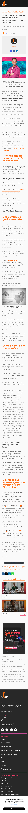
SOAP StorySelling (6, 788)
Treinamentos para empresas (10, 750)
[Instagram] (11, 51)
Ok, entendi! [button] (14, 808)
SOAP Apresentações (7, 778)
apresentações (7, 566)
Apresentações (9, 11)
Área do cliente (6, 769)
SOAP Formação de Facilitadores (10, 794)
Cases (3, 758)
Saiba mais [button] (14, 804)
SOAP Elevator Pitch (6, 786)
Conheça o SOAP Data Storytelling (14, 563)
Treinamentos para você (9, 754)
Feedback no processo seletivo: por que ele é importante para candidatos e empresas (13, 665)
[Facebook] (14, 51)
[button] (25, 3)
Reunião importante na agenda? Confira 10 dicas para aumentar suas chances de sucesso (13, 670)
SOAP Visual (4, 780)
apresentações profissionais (14, 569)
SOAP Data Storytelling (7, 791)
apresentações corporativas (18, 566)
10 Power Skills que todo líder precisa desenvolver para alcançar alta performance (13, 675)
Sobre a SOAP (5, 743)
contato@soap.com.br (7, 711)
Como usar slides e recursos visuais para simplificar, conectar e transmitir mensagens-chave (13, 681)
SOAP (7, 33)
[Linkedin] (17, 51)
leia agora (23, 596)
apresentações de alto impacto (9, 567)
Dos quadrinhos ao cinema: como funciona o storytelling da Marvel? (13, 660)
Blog (2, 761)
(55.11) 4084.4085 (5, 709)
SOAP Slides (4, 783)
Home (3, 11)
